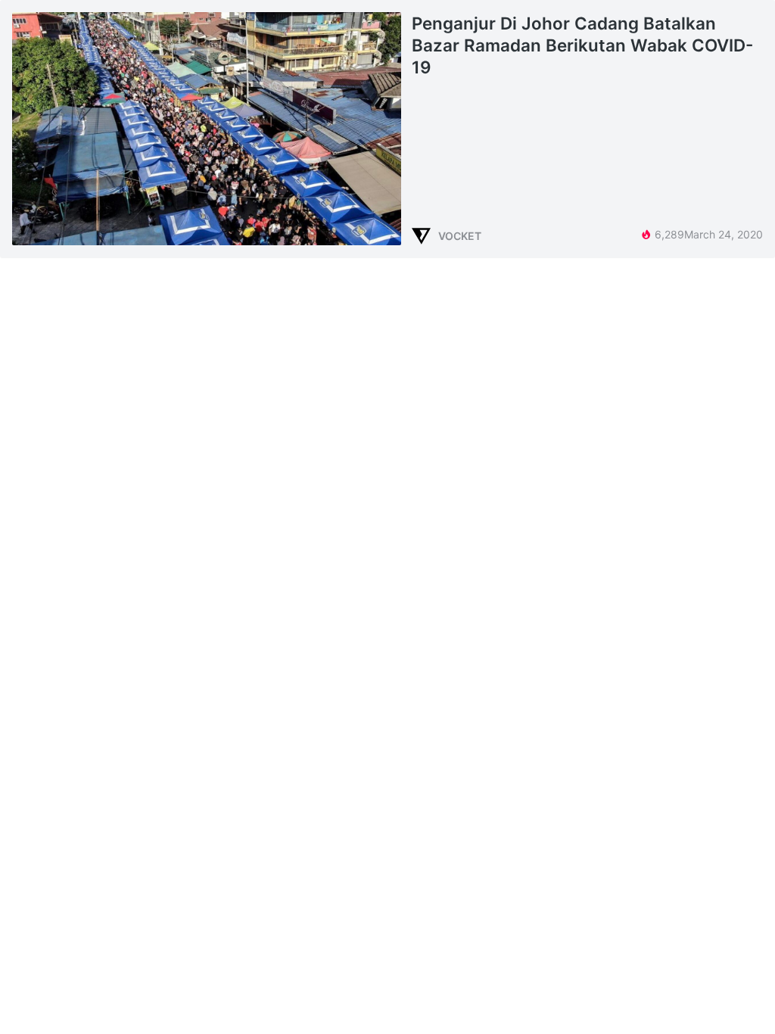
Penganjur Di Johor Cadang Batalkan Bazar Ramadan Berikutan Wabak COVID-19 (582, 45)
